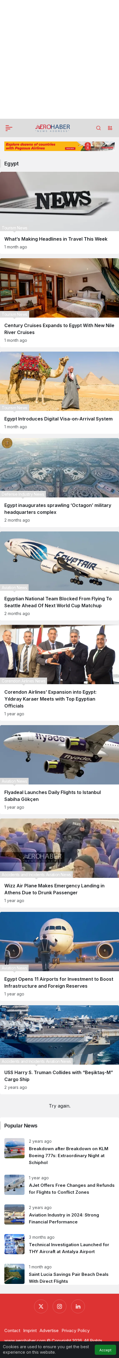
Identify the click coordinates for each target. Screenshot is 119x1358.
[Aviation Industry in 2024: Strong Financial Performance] (59, 1215)
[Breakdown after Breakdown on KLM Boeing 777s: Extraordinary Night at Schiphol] (59, 1152)
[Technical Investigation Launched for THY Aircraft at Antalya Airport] (59, 1244)
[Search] (98, 128)
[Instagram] (59, 1306)
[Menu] (9, 128)
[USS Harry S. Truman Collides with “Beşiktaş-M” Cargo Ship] (59, 1049)
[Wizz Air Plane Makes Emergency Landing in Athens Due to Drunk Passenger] (59, 863)
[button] (110, 128)
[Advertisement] (59, 59)
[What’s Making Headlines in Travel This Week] (59, 213)
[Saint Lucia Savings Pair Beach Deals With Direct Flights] (59, 1272)
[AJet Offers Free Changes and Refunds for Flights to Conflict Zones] (59, 1185)
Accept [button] (105, 1350)
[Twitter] (41, 1306)
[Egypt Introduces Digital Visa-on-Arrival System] (59, 393)
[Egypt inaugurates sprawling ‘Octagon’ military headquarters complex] (59, 482)
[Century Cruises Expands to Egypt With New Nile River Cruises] (59, 302)
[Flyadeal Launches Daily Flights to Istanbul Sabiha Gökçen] (59, 769)
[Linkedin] (78, 1306)
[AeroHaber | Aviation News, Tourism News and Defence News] (53, 127)
